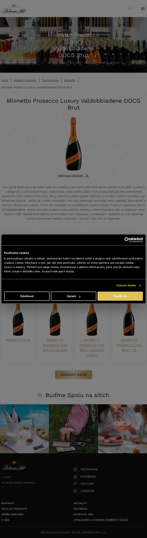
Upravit (71, 296)
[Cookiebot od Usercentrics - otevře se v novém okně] (127, 240)
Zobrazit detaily (126, 285)
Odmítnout (27, 296)
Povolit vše (120, 296)
